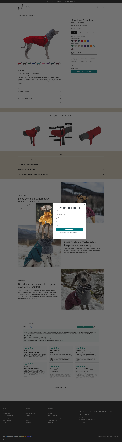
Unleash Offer (69, 229)
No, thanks (69, 236)
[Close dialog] (84, 205)
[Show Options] (81, 214)
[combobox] (69, 214)
